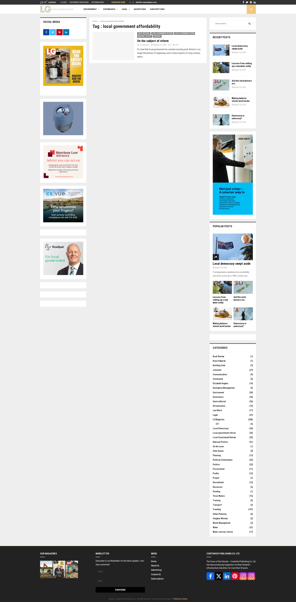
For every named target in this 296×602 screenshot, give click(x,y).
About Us (155, 565)
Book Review (218, 356)
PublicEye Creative (180, 599)
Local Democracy (220, 428)
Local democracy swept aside (232, 263)
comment (217, 370)
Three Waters (219, 496)
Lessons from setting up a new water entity (220, 300)
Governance (109, 9)
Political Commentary (222, 460)
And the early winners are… (147, 2)
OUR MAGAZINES (97, 2)
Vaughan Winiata (220, 518)
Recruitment (218, 482)
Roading (216, 491)
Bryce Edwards (219, 361)
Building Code (219, 365)
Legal (124, 9)
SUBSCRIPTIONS (157, 9)
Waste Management (221, 523)
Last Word (217, 410)
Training (216, 500)
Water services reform (223, 532)
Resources (217, 487)
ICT (217, 424)
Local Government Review (184, 33)
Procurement (218, 469)
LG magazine (144, 45)
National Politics (145, 36)
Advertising (156, 570)
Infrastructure (219, 406)
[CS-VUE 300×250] (63, 221)
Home (153, 561)
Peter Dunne (218, 451)
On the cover (218, 446)
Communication (220, 374)
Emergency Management (224, 388)
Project (216, 478)
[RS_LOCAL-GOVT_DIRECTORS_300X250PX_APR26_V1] (63, 274)
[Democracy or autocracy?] (221, 119)
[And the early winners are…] (221, 84)
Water (215, 527)
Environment (90, 9)
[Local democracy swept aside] (221, 50)
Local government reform (162, 33)
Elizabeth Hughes (220, 383)
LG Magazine (218, 419)
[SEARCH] (249, 24)
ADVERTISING (140, 9)
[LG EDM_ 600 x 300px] (233, 214)
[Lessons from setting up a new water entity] (221, 67)
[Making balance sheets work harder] (221, 102)
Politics (216, 464)
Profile (216, 473)
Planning (217, 455)
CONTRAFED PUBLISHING (79, 2)
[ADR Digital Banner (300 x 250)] (63, 134)
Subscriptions (157, 578)
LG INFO (64, 2)
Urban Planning (219, 514)
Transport (217, 505)
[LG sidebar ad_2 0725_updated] (63, 178)
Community (218, 379)
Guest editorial (144, 33)
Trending (157, 36)
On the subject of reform (153, 41)
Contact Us (156, 574)
